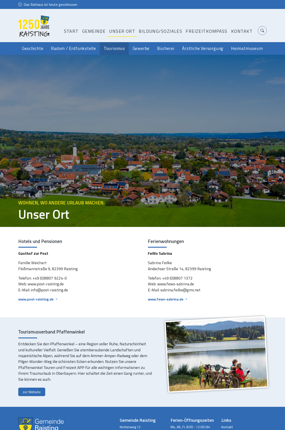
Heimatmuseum (247, 48)
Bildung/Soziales (160, 31)
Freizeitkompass (207, 31)
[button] (262, 30)
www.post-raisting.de (36, 299)
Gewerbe (141, 48)
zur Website (32, 392)
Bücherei (165, 48)
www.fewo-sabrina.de (166, 299)
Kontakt (241, 31)
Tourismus (114, 48)
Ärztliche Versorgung (202, 48)
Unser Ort (122, 31)
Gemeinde (94, 31)
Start (71, 31)
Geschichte (32, 48)
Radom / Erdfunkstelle (73, 48)
